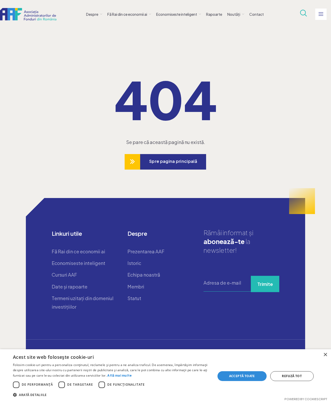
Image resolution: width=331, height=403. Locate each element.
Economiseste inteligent (176, 14)
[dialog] (165, 376)
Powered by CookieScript (305, 399)
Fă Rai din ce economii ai (127, 14)
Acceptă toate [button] (242, 376)
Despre (92, 14)
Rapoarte (214, 14)
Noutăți (233, 14)
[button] (111, 395)
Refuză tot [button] (292, 376)
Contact (256, 14)
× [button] (325, 355)
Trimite (265, 284)
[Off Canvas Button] (321, 14)
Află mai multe (119, 375)
